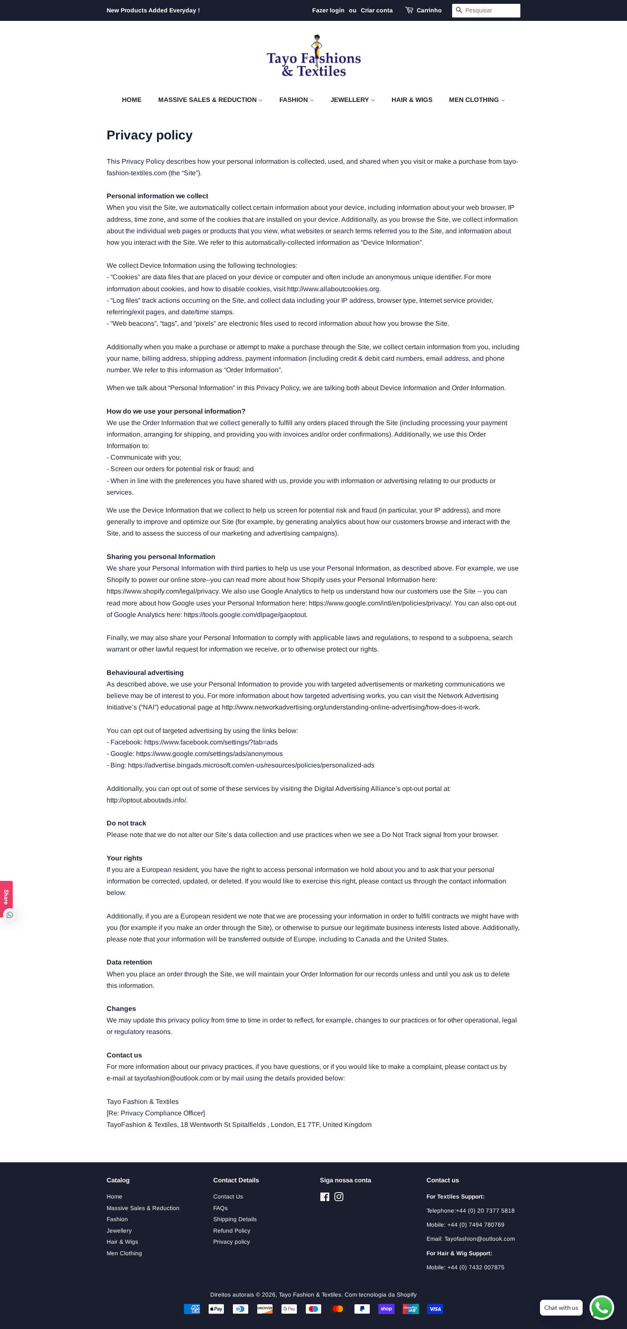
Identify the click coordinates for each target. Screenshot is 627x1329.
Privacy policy (231, 1242)
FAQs (220, 1208)
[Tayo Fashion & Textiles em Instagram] (338, 1199)
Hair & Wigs (412, 99)
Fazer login (328, 10)
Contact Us (228, 1196)
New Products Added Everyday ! (153, 10)
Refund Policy (231, 1231)
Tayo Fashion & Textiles (310, 1294)
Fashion (294, 99)
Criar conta (377, 10)
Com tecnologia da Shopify (381, 1294)
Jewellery (351, 99)
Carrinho (429, 10)
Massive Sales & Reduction (208, 99)
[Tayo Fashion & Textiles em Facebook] (325, 1199)
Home (132, 99)
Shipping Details (235, 1219)
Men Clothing (475, 99)
